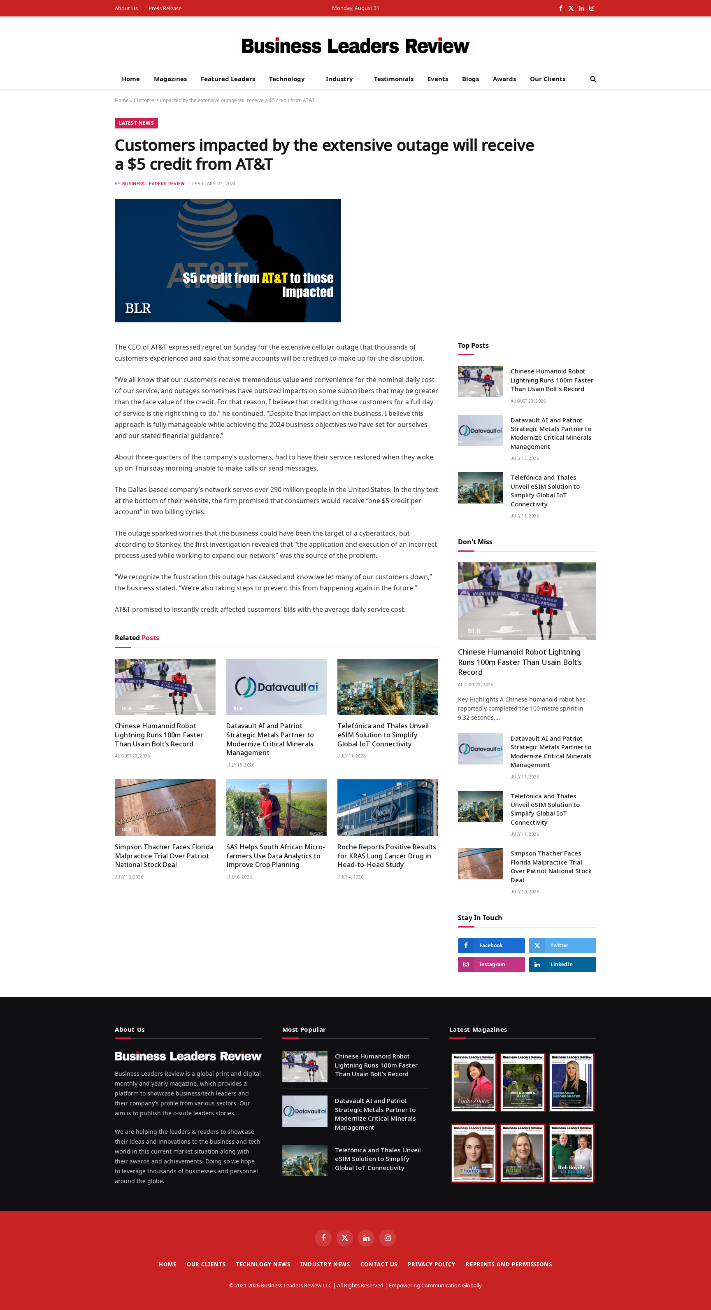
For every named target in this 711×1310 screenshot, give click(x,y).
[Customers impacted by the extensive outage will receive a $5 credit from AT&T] (228, 320)
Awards (504, 79)
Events (438, 79)
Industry (339, 79)
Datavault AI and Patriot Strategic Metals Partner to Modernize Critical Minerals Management (270, 739)
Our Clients (547, 79)
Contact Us (378, 1264)
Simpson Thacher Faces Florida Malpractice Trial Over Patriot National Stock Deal (164, 856)
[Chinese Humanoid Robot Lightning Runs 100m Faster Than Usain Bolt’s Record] (165, 687)
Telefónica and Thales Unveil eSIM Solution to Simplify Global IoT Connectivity (383, 735)
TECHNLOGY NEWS (263, 1264)
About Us (126, 8)
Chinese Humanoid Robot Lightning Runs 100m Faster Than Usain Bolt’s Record (159, 735)
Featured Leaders (228, 79)
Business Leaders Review (153, 183)
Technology (287, 79)
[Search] (592, 79)
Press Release (165, 8)
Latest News (136, 122)
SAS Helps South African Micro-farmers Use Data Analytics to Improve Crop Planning (275, 856)
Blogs (470, 79)
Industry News (325, 1264)
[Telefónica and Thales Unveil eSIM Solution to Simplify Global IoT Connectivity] (387, 687)
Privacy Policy (431, 1264)
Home (131, 79)
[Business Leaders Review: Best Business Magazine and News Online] (355, 46)
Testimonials (394, 79)
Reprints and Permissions (509, 1264)
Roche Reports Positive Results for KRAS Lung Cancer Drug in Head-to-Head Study (386, 856)
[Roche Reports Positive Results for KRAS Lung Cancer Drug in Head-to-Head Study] (387, 807)
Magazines (170, 79)
